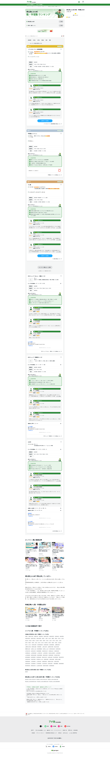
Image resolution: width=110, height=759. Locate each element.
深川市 (42, 642)
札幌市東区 (41, 636)
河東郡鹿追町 (27, 661)
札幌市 (26, 636)
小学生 (38, 40)
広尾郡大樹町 (56, 661)
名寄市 (26, 642)
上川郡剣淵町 (27, 655)
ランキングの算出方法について (32, 36)
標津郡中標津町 (45, 665)
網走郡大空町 (44, 657)
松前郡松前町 (46, 644)
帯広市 (59, 638)
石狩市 (26, 644)
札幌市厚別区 (27, 638)
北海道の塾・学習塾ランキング (42, 6)
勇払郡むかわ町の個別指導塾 (54, 681)
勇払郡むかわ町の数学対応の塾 (30, 681)
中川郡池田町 (38, 663)
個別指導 (29, 40)
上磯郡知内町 (57, 644)
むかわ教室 (30, 341)
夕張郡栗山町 (27, 653)
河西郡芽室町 (44, 661)
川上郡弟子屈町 (39, 665)
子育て (61, 726)
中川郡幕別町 (33, 663)
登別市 (49, 642)
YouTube (68, 726)
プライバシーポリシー (40, 732)
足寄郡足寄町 (50, 663)
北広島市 (59, 642)
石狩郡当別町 (34, 644)
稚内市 (41, 640)
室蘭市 (53, 638)
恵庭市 (53, 642)
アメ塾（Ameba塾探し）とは (40, 730)
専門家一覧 (70, 730)
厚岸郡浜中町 (33, 665)
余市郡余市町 (33, 651)
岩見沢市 (26, 640)
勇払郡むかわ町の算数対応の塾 (42, 681)
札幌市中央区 (30, 636)
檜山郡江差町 (56, 646)
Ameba (49, 746)
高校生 (42, 40)
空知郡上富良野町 (51, 653)
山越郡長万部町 (50, 646)
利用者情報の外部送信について (51, 732)
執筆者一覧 (65, 730)
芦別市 (47, 640)
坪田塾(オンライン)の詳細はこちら (54, 174)
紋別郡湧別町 (33, 657)
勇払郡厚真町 (55, 657)
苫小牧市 (37, 640)
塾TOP (28, 6)
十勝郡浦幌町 (55, 663)
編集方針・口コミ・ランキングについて (54, 730)
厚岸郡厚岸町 (27, 665)
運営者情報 (76, 730)
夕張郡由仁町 (50, 651)
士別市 (60, 640)
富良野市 (46, 642)
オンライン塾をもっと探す (45, 267)
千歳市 (33, 642)
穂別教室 (30, 513)
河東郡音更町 (46, 659)
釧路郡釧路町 (61, 663)
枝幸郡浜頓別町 (33, 655)
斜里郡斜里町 (50, 655)
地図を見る (31, 345)
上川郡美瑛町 (45, 653)
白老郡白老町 (50, 657)
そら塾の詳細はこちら (56, 258)
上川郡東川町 (39, 653)
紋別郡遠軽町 (27, 657)
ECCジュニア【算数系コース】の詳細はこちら (52, 436)
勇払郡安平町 (61, 657)
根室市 (29, 642)
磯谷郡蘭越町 (39, 648)
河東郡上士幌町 (57, 659)
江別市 (50, 640)
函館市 (43, 638)
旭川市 (49, 638)
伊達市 (56, 642)
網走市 (30, 640)
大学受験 (54, 726)
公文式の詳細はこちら (56, 531)
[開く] (61, 283)
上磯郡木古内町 (28, 646)
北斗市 (29, 644)
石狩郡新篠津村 (40, 644)
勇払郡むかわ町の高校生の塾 (53, 679)
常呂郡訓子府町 (57, 655)
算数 (50, 40)
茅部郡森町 (39, 646)
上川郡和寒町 (58, 653)
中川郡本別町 (44, 663)
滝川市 (36, 642)
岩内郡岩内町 (58, 648)
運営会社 (60, 732)
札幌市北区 (36, 636)
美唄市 (44, 640)
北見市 (62, 638)
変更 (62, 21)
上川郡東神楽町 (33, 653)
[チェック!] (59, 171)
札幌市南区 (57, 636)
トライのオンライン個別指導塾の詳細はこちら (52, 123)
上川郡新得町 (33, 661)
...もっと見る (58, 92)
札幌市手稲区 (33, 638)
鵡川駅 (69, 17)
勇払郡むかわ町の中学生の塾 (41, 679)
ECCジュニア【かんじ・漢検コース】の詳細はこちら (50, 351)
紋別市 (57, 640)
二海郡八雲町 (44, 646)
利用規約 (33, 732)
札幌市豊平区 (51, 636)
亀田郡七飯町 (34, 646)
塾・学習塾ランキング (33, 6)
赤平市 (53, 640)
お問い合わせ (65, 732)
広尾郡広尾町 (27, 663)
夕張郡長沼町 (56, 651)
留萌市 (33, 640)
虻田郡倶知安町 (52, 648)
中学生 (34, 40)
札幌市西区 (62, 636)
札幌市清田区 (38, 638)
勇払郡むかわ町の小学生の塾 (30, 679)
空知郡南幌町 (38, 651)
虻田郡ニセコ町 (45, 648)
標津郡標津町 (51, 665)
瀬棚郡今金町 (27, 648)
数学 (46, 40)
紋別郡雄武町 (38, 657)
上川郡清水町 (38, 661)
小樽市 (46, 638)
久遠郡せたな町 (33, 648)
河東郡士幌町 (51, 659)
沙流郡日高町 (27, 659)
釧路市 (56, 638)
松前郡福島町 (51, 644)
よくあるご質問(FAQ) (73, 732)
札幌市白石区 (46, 636)
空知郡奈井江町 (45, 651)
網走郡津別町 (45, 655)
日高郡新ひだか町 (39, 659)
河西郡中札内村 (50, 661)
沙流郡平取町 (33, 659)
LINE (48, 726)
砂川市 (39, 642)
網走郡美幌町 (39, 655)
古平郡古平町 (27, 651)
